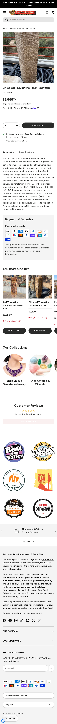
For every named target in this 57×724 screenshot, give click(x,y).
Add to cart (38, 125)
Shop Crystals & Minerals (40, 382)
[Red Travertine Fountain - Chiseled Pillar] (14, 287)
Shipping (6, 104)
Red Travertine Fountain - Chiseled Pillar (13, 305)
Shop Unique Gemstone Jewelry (14, 382)
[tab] (9, 152)
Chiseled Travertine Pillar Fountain (22, 28)
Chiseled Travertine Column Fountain (38, 304)
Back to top (28, 541)
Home (5, 28)
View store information (16, 141)
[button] (53, 12)
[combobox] (28, 19)
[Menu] (4, 12)
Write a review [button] (28, 421)
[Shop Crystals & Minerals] (40, 365)
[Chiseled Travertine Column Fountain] (40, 287)
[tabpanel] (28, 184)
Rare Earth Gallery (16, 713)
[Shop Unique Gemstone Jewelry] (14, 365)
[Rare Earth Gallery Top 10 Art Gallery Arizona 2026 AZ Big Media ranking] (14, 508)
